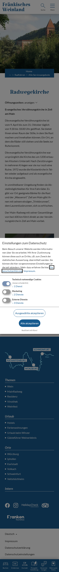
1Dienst (17, 286)
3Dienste (17, 302)
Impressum (29, 271)
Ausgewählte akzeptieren (29, 313)
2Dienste (17, 294)
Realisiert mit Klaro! (30, 330)
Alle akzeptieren (29, 323)
